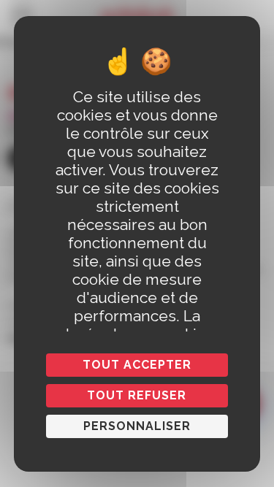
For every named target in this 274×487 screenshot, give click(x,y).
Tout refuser (136, 395)
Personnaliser (137, 426)
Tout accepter (137, 365)
